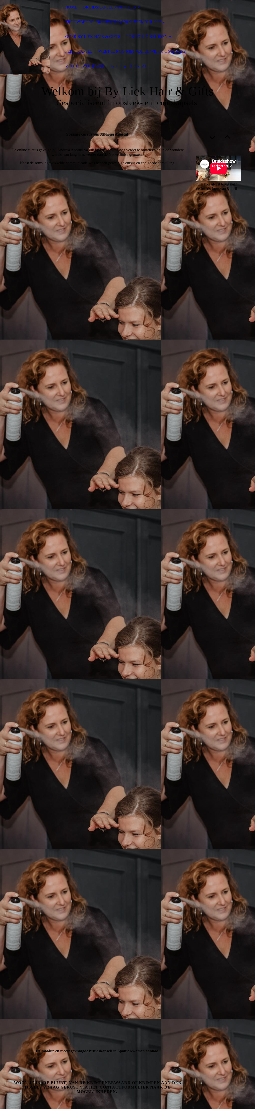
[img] (25, 37)
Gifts (117, 66)
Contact (140, 66)
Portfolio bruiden (147, 36)
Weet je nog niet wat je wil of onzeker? (142, 51)
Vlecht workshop (85, 66)
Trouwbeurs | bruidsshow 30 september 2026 (113, 22)
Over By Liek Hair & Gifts (92, 36)
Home (71, 7)
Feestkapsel (79, 51)
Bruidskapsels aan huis (109, 7)
